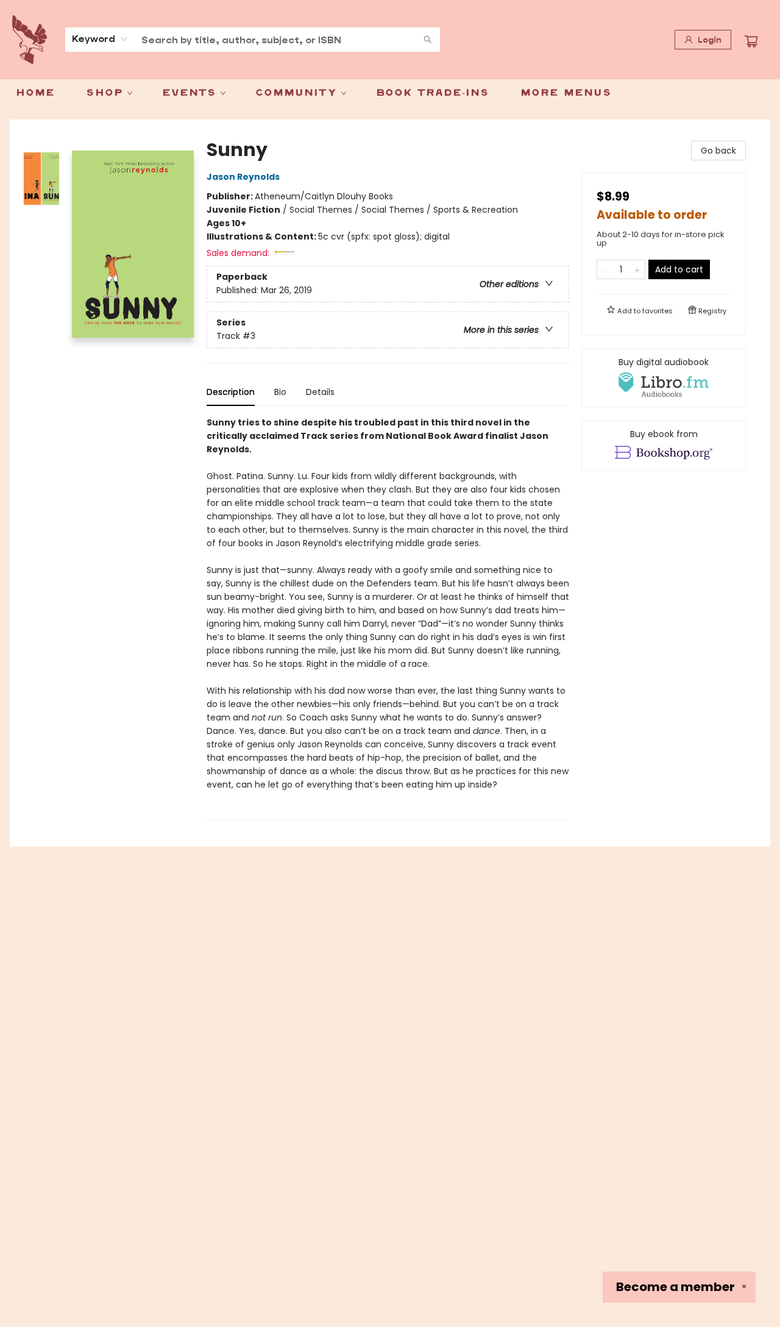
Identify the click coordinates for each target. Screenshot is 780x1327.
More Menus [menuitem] (566, 93)
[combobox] (100, 39)
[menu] (390, 93)
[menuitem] (35, 93)
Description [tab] (231, 392)
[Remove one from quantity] (604, 269)
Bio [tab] (280, 392)
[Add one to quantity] (637, 269)
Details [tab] (320, 392)
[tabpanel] (388, 618)
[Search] (428, 39)
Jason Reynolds (243, 177)
